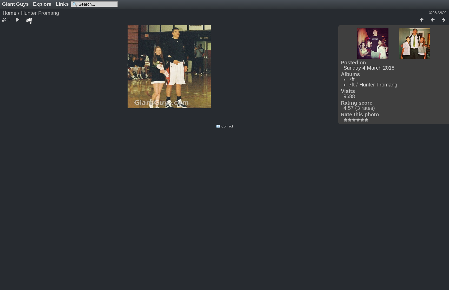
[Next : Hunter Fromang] (443, 20)
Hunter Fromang (378, 84)
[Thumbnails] (421, 20)
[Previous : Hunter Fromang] (432, 20)
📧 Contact (224, 126)
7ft (352, 79)
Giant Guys (15, 4)
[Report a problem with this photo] (29, 20)
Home (9, 13)
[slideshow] (17, 20)
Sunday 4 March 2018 (369, 68)
